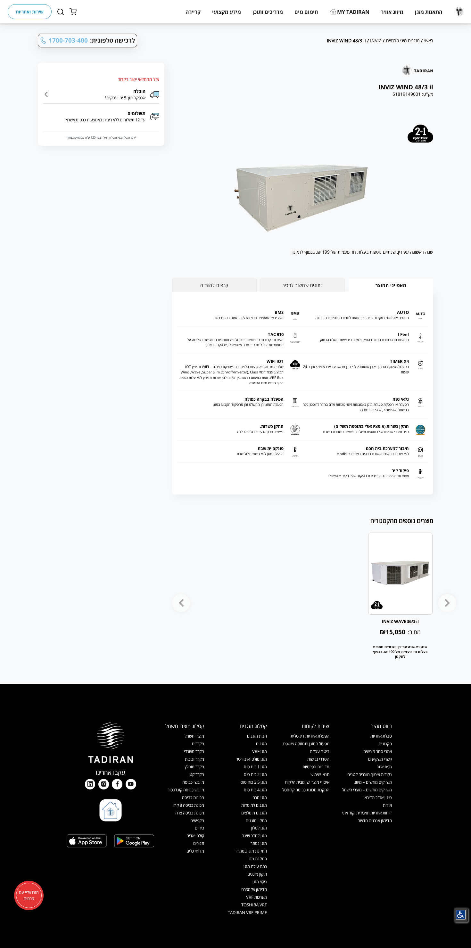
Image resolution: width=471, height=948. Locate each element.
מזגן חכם (259, 797)
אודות (387, 805)
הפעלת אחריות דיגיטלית (310, 736)
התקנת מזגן (257, 859)
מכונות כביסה (193, 797)
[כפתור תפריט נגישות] (461, 914)
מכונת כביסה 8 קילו (188, 805)
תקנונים (385, 744)
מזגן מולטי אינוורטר (251, 759)
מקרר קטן (196, 774)
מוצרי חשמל (194, 736)
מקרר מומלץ (194, 767)
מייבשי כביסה (193, 782)
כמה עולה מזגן (255, 866)
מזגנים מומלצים (254, 813)
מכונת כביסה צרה (189, 813)
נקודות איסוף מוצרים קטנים (369, 774)
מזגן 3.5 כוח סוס (254, 782)
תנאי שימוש (319, 774)
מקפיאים (197, 820)
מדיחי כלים (195, 851)
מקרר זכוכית (194, 759)
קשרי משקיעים (380, 759)
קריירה (193, 11)
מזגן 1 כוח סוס (255, 767)
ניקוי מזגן (259, 882)
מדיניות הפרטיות (315, 767)
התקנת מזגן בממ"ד (251, 851)
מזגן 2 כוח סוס (255, 774)
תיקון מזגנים (257, 874)
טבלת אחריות (381, 736)
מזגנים (261, 744)
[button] (428, 12)
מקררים (198, 744)
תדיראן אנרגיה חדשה (375, 820)
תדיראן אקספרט (254, 889)
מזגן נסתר (259, 843)
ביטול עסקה (319, 751)
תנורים (198, 843)
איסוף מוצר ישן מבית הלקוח (307, 782)
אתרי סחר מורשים (377, 751)
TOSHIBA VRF (254, 905)
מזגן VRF (259, 751)
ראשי (428, 40)
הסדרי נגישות (318, 759)
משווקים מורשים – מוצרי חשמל (367, 790)
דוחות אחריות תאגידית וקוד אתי (367, 813)
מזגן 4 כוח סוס (255, 790)
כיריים (199, 828)
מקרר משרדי (194, 751)
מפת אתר (384, 767)
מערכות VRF (256, 897)
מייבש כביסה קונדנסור (186, 790)
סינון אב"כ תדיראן (378, 797)
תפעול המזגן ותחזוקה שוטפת (306, 744)
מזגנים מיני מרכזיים (402, 40)
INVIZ (375, 40)
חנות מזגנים (257, 736)
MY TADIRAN (353, 11)
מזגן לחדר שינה (254, 835)
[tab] (391, 285)
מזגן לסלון (259, 828)
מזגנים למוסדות (254, 805)
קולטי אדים (195, 835)
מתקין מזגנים (256, 820)
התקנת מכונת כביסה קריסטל (305, 790)
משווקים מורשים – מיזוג (373, 782)
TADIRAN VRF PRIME (247, 912)
